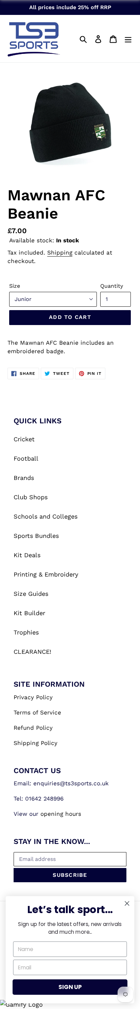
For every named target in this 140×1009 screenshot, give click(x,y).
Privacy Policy (33, 697)
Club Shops (31, 497)
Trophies (26, 632)
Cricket (24, 439)
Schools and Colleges (45, 516)
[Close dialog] (127, 903)
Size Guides (31, 593)
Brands (24, 477)
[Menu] (128, 38)
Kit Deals (27, 555)
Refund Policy (33, 727)
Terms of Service (37, 712)
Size (14, 286)
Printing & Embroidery (46, 574)
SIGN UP (69, 987)
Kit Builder (29, 613)
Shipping (59, 252)
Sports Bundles (36, 535)
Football (26, 458)
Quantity (111, 286)
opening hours (60, 813)
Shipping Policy (35, 743)
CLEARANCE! (32, 651)
